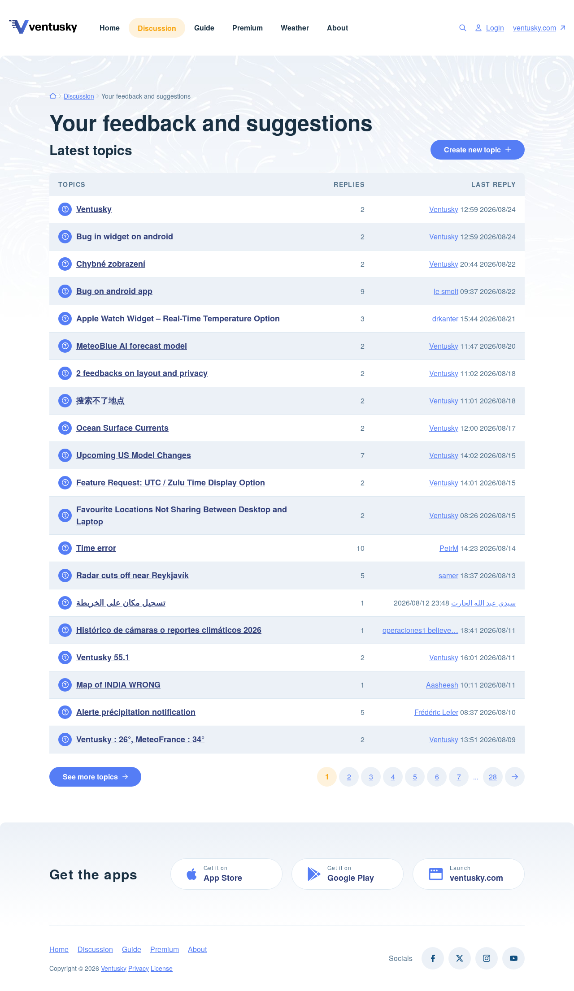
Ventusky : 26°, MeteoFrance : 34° (140, 739)
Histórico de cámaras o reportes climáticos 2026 (168, 630)
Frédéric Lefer (436, 712)
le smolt (446, 291)
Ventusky (94, 209)
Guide (204, 27)
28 (493, 776)
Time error (96, 548)
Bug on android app (114, 291)
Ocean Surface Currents (122, 427)
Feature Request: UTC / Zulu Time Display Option (170, 482)
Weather (295, 27)
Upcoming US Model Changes (133, 455)
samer (448, 575)
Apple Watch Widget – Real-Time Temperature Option (178, 318)
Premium (247, 27)
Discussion (157, 28)
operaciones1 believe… (420, 630)
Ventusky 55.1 (103, 657)
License (162, 968)
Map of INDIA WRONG (118, 684)
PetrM (448, 548)
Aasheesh (442, 684)
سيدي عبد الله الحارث (483, 602)
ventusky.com (534, 27)
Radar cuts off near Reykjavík (132, 575)
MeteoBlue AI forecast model (131, 345)
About (337, 27)
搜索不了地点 (100, 400)
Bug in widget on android (124, 236)
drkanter (445, 318)
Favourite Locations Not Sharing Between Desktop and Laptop (181, 515)
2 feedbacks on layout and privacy (142, 373)
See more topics (90, 776)
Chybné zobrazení (110, 263)
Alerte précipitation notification (136, 712)
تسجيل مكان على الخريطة (120, 602)
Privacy (138, 968)
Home (110, 27)
